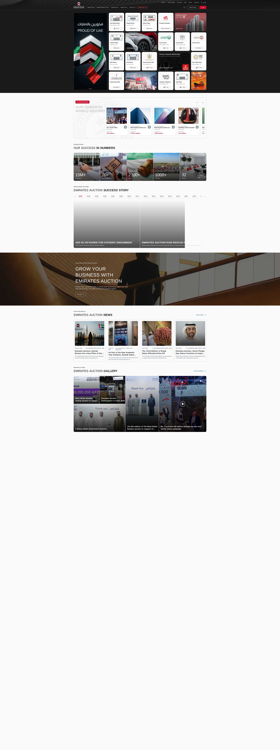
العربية (204, 2)
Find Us (190, 2)
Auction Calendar (171, 2)
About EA (163, 2)
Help (185, 2)
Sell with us (179, 2)
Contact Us (196, 2)
